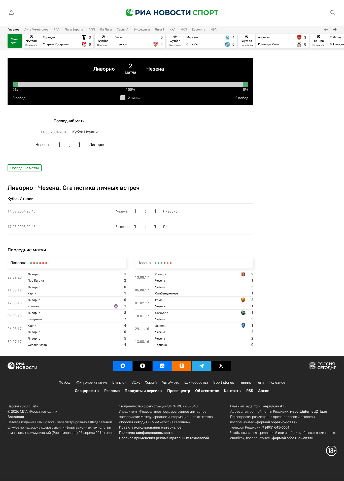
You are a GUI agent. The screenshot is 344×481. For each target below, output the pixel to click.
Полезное (277, 382)
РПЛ (57, 29)
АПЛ (92, 29)
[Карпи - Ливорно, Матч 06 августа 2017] (34, 263)
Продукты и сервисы (143, 390)
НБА (214, 29)
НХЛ (184, 29)
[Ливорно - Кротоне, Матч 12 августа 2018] (40, 263)
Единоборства (196, 382)
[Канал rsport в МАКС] (122, 366)
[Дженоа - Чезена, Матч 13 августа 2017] (170, 263)
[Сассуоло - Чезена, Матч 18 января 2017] (161, 263)
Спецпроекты (87, 390)
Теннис (245, 382)
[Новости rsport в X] (221, 366)
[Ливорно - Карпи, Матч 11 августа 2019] (43, 263)
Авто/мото (170, 382)
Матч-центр (15, 41)
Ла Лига (106, 29)
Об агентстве (207, 390)
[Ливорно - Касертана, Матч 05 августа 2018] (37, 263)
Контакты (232, 390)
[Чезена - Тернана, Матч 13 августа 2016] (155, 263)
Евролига (198, 29)
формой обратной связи (276, 422)
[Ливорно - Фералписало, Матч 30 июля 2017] (31, 263)
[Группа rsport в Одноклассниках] (181, 366)
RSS (249, 390)
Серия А (122, 29)
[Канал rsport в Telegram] (201, 366)
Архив (263, 390)
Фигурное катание (91, 382)
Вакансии (16, 417)
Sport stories (223, 382)
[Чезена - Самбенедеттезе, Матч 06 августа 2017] (167, 263)
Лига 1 (159, 29)
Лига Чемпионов (36, 29)
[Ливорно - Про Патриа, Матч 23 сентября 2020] (46, 263)
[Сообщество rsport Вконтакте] (162, 366)
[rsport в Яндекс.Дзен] (142, 366)
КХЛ (172, 29)
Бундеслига (141, 29)
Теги (260, 382)
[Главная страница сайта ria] (155, 12)
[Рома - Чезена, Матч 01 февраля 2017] (164, 263)
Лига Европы (74, 29)
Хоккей (151, 382)
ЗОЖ (135, 382)
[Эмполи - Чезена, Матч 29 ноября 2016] (158, 263)
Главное (13, 29)
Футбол (65, 382)
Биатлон (119, 382)
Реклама (112, 390)
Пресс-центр (178, 390)
